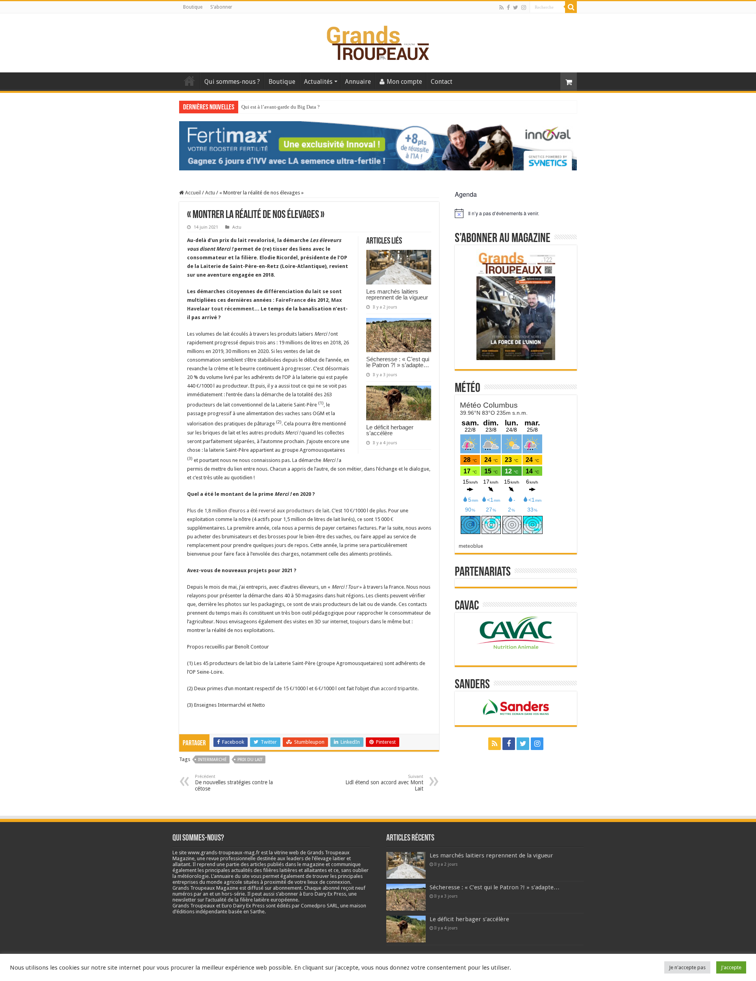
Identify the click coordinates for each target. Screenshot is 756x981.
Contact (441, 81)
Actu (210, 193)
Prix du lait (250, 759)
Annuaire (358, 81)
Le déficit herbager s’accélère (389, 430)
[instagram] (524, 7)
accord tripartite (399, 688)
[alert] (516, 213)
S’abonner (221, 7)
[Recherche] (571, 7)
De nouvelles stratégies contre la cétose (234, 783)
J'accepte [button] (731, 967)
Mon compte (404, 81)
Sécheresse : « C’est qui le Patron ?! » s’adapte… (397, 362)
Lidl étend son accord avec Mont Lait (384, 783)
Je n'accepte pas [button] (687, 967)
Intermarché (212, 759)
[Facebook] (508, 7)
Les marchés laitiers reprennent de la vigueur (397, 294)
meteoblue (471, 546)
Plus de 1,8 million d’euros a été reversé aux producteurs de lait (258, 511)
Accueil (189, 80)
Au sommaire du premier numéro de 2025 (285, 107)
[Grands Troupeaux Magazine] (378, 41)
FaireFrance (291, 300)
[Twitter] (515, 7)
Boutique (192, 7)
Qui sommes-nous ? (232, 81)
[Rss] (501, 7)
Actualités (318, 81)
